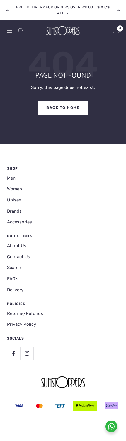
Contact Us (18, 256)
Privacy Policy (21, 324)
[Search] (20, 30)
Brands (14, 211)
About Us (16, 245)
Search (14, 267)
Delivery (15, 289)
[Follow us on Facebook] (13, 353)
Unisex (14, 200)
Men (11, 178)
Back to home (63, 108)
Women (14, 189)
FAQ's (12, 278)
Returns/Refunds (25, 313)
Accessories (19, 222)
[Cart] (116, 30)
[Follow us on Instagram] (26, 353)
